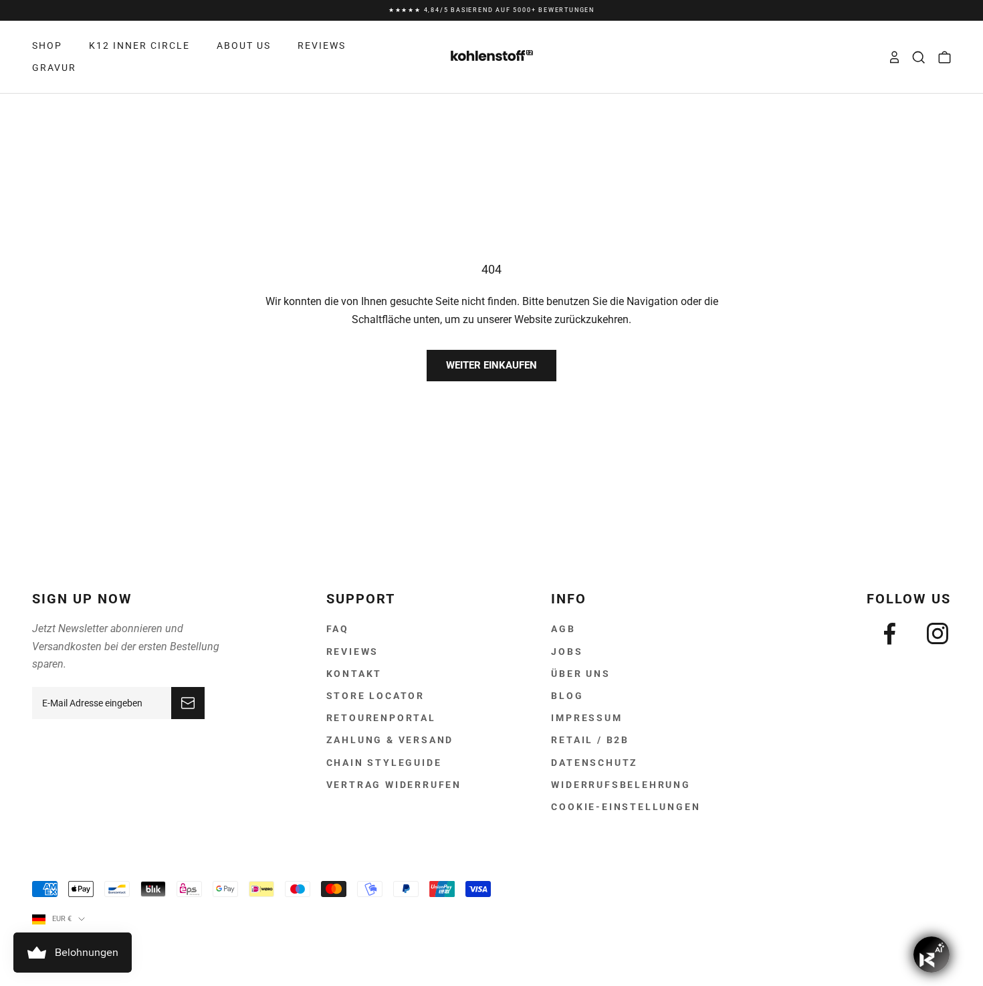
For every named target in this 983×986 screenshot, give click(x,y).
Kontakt (354, 673)
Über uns (580, 673)
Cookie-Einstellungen (625, 806)
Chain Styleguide (384, 762)
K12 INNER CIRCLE (139, 45)
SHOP (47, 45)
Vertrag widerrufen (393, 784)
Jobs (566, 651)
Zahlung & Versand (390, 739)
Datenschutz (594, 762)
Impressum (586, 717)
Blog (567, 695)
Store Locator (375, 695)
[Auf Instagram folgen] (937, 633)
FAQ (337, 628)
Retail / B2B (590, 739)
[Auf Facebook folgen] (889, 633)
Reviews (352, 651)
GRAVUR (54, 67)
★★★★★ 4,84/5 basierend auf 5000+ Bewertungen (491, 10)
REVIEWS (322, 45)
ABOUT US (244, 45)
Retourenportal (381, 717)
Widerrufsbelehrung (620, 784)
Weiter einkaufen (491, 365)
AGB (563, 628)
